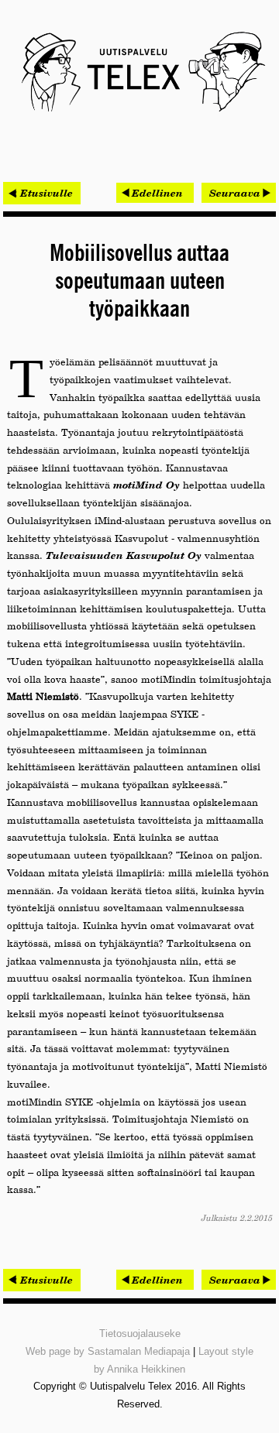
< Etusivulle (42, 193)
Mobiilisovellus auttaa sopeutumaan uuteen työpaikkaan (139, 281)
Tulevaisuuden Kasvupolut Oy (124, 555)
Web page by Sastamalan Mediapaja (108, 1351)
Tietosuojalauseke (140, 1333)
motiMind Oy (146, 484)
